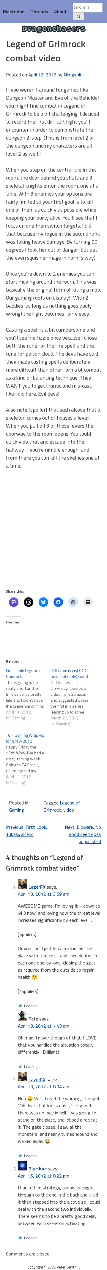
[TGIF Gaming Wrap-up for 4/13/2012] (28, 759)
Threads (39, 11)
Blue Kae (38, 1168)
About (60, 11)
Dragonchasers (53, 29)
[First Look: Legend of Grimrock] (28, 694)
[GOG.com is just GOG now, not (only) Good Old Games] (73, 697)
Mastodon (14, 11)
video (68, 809)
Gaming (16, 809)
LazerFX (37, 886)
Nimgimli (72, 74)
